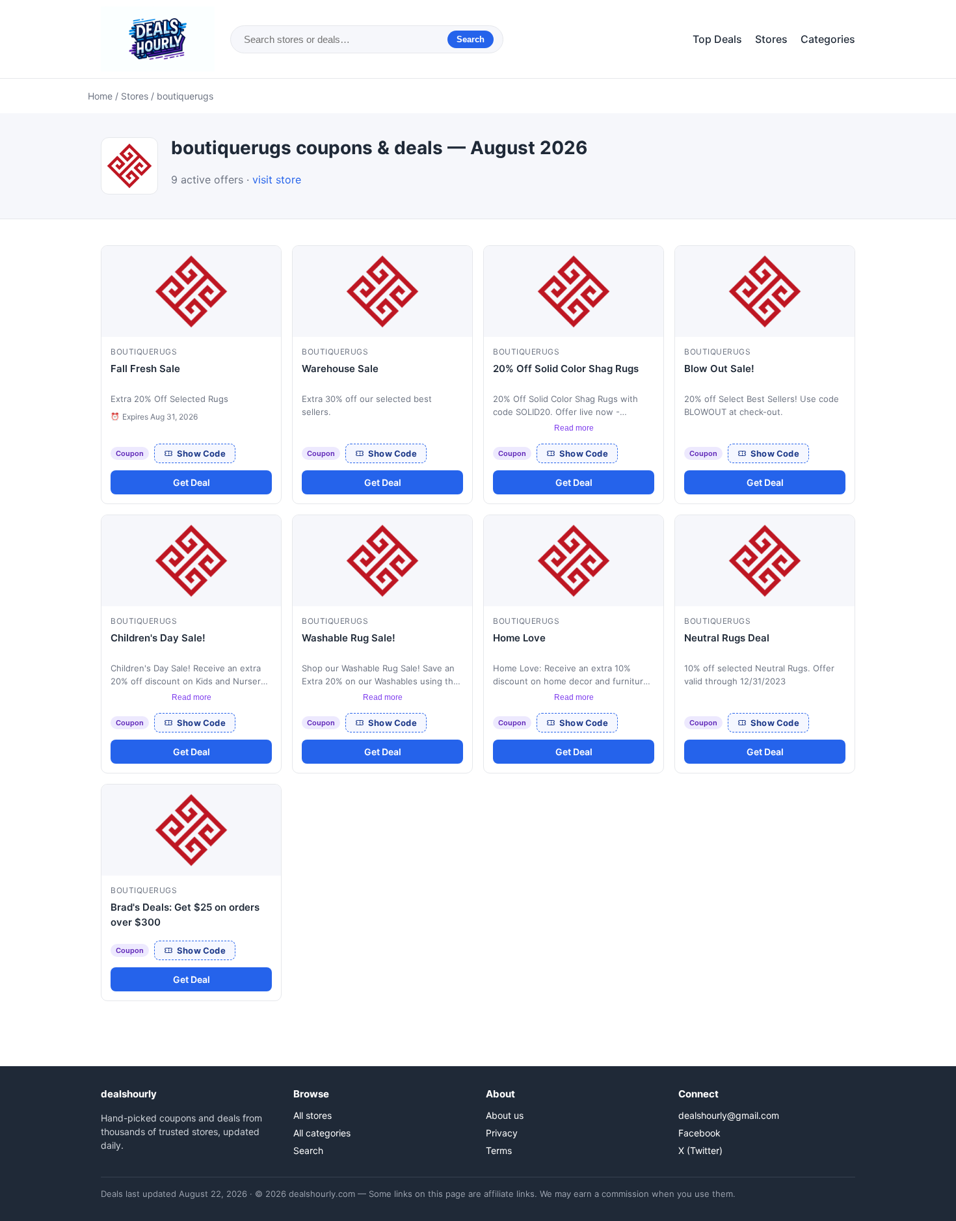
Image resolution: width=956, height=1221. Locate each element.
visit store (276, 179)
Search (471, 39)
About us (505, 1115)
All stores (312, 1115)
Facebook (699, 1132)
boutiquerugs (144, 351)
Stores (771, 39)
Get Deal (191, 482)
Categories (828, 39)
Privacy (502, 1132)
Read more (574, 428)
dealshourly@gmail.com (728, 1115)
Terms (499, 1150)
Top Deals (717, 39)
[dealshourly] (158, 39)
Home (100, 95)
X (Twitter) (700, 1150)
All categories (322, 1132)
